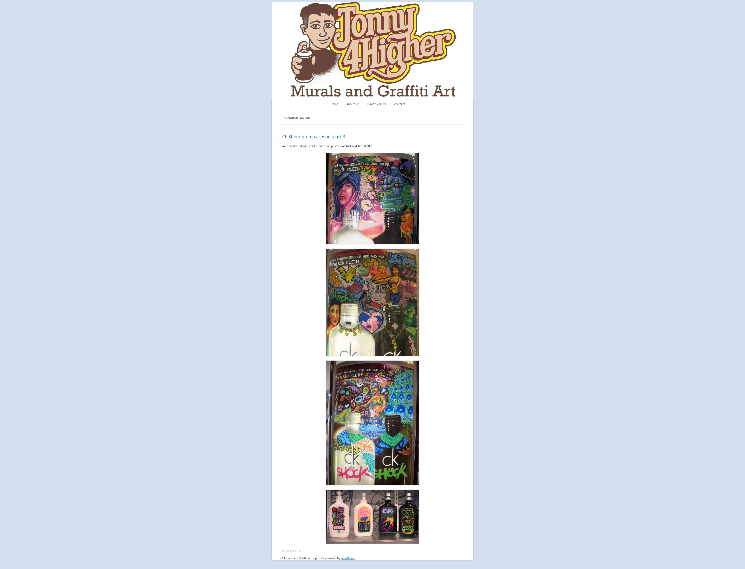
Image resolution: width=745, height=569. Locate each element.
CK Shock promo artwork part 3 (313, 136)
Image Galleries (376, 104)
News (335, 104)
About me (353, 104)
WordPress (348, 558)
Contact (399, 104)
